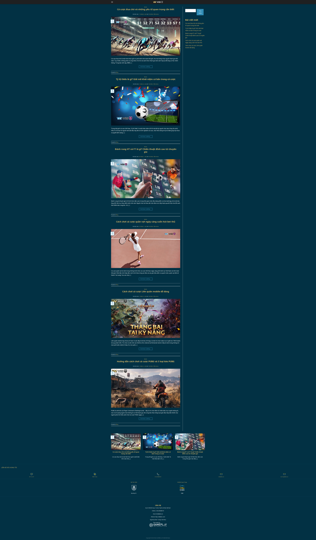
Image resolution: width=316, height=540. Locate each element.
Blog (145, 7)
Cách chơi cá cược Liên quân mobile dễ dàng (145, 291)
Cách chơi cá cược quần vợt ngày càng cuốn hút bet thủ (145, 221)
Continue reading (145, 66)
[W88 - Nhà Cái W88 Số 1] (158, 2)
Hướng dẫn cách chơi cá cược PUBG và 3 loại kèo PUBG (145, 361)
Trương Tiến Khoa (154, 14)
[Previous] (111, 448)
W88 (159, 538)
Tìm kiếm (188, 7)
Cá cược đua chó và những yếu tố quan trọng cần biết (145, 9)
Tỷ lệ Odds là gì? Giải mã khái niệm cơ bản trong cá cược (145, 79)
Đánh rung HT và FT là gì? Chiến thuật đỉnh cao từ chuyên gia (145, 150)
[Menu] (112, 2)
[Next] (205, 448)
